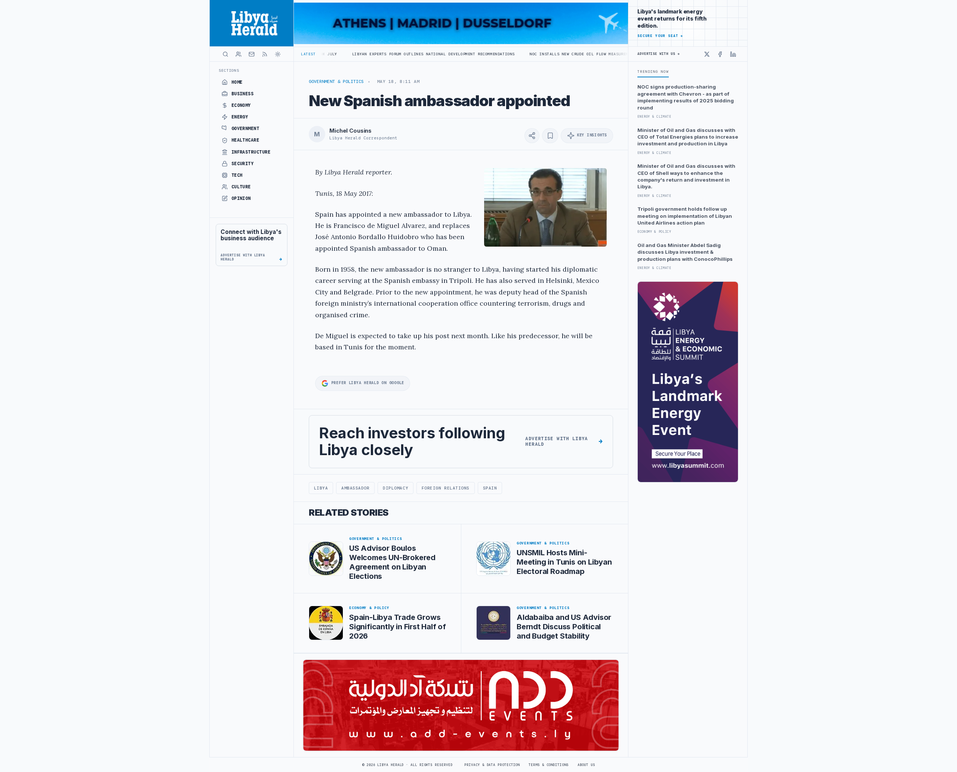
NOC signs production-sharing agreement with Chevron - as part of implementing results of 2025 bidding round (685, 97)
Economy (241, 105)
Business (242, 93)
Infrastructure (251, 152)
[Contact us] (251, 54)
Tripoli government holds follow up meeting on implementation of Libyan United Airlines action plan (684, 216)
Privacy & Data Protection (492, 765)
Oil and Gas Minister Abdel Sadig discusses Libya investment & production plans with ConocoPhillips (685, 252)
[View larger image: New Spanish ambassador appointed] (545, 207)
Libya (321, 488)
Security (242, 163)
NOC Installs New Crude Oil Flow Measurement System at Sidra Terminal (565, 54)
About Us (586, 765)
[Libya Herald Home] (251, 23)
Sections (229, 70)
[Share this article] (531, 135)
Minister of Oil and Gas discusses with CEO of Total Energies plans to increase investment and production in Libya (687, 137)
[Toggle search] (225, 54)
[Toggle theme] (278, 54)
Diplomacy (395, 488)
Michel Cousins (350, 130)
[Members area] (238, 54)
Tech (237, 175)
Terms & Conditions (548, 765)
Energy (239, 117)
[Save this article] (550, 135)
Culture (241, 186)
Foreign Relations (446, 488)
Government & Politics (336, 81)
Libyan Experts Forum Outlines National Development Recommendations (385, 54)
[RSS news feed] (264, 54)
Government (245, 128)
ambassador (355, 488)
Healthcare (245, 140)
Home (237, 82)
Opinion (241, 198)
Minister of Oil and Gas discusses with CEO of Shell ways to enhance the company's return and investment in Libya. (686, 176)
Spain (490, 488)
